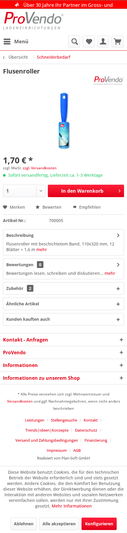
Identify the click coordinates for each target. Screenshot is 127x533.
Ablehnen (23, 523)
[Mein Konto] (103, 41)
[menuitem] (15, 41)
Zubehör (18, 288)
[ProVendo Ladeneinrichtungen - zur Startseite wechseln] (33, 22)
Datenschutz (86, 430)
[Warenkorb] (117, 41)
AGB (77, 450)
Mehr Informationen (72, 506)
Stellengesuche (64, 420)
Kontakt (91, 420)
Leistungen (34, 420)
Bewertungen (19, 264)
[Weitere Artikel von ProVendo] (108, 80)
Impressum (57, 450)
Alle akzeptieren (59, 523)
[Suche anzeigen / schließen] (74, 41)
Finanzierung (95, 440)
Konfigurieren (99, 523)
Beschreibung (20, 235)
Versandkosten (20, 401)
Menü (21, 41)
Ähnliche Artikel (22, 304)
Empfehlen (89, 207)
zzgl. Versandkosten (40, 167)
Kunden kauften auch (28, 319)
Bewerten (52, 207)
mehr (41, 249)
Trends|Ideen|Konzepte (47, 430)
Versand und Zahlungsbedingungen (46, 440)
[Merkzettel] (89, 41)
